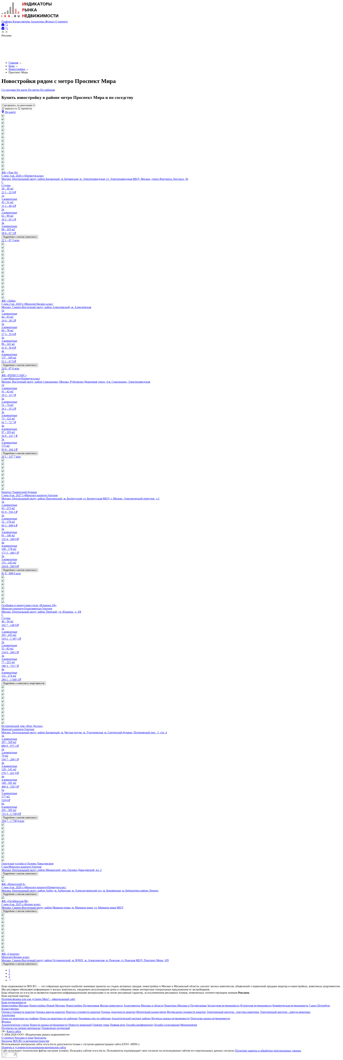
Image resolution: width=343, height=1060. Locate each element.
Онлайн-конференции (139, 1024)
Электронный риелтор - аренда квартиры (285, 1012)
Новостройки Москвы (15, 1005)
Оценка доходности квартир (118, 1012)
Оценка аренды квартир (50, 1012)
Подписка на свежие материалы (21, 1028)
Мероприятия (188, 1024)
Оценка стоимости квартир (18, 1012)
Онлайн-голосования (167, 1024)
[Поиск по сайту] (6, 25)
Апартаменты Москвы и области (143, 1005)
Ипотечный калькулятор (151, 1012)
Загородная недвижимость (223, 1005)
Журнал (50, 21)
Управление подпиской (55, 1028)
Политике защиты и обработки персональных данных (268, 1050)
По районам (47, 89)
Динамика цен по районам (94, 1018)
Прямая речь (117, 1024)
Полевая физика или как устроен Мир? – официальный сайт (38, 999)
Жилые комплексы (111, 1005)
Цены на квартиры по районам (58, 1018)
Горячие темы (101, 1024)
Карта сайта (14, 1031)
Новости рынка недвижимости (49, 1024)
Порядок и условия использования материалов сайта (33, 1047)
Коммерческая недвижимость (290, 1005)
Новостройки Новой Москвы (47, 1005)
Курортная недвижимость (256, 1005)
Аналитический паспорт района (131, 1018)
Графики (7, 21)
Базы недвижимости (13, 1002)
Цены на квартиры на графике (20, 1018)
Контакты (40, 1037)
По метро (34, 89)
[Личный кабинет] (3, 25)
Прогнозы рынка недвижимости (210, 1018)
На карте (22, 89)
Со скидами (9, 89)
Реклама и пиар (24, 1037)
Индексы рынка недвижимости (170, 1018)
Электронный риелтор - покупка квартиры (233, 1012)
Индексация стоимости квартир (186, 1012)
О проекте (61, 21)
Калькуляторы (22, 21)
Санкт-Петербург (319, 1005)
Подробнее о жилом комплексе (20, 237)
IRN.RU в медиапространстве (31, 1040)
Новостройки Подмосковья (82, 1005)
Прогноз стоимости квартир (83, 1012)
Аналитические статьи (15, 1024)
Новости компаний (80, 1024)
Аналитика (38, 21)
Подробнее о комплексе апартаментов (23, 683)
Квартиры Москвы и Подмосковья (185, 1005)
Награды (6, 1040)
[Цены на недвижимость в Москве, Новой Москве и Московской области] (30, 18)
